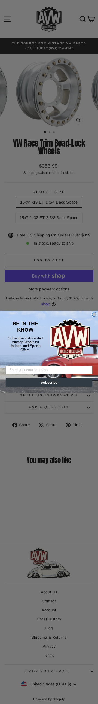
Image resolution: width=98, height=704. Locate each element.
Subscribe (49, 382)
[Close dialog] (94, 314)
